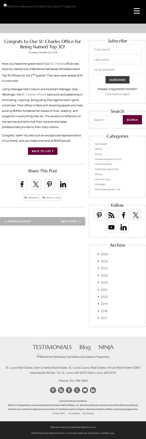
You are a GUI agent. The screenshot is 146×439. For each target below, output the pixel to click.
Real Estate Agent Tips (107, 169)
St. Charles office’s (34, 94)
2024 (104, 268)
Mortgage (100, 184)
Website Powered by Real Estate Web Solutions (73, 427)
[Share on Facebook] (22, 184)
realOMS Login (107, 433)
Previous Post (19, 221)
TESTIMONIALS (52, 347)
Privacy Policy (59, 413)
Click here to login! (117, 94)
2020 (104, 297)
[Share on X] (36, 184)
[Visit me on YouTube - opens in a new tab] (111, 227)
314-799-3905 (79, 381)
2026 (104, 254)
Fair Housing (87, 413)
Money (98, 174)
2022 (104, 282)
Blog (85, 347)
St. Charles (57, 64)
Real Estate (101, 144)
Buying (98, 154)
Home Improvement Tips (107, 189)
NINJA (105, 347)
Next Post (69, 221)
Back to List (42, 151)
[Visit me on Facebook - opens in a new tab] (123, 215)
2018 (104, 311)
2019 (104, 304)
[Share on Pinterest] (49, 184)
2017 (104, 318)
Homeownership (103, 164)
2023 (104, 275)
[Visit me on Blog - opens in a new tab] (111, 215)
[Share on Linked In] (63, 184)
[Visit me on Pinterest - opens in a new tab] (99, 215)
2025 (104, 261)
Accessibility (74, 413)
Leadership (33, 197)
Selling (98, 148)
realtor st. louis (52, 197)
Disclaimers (93, 433)
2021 (104, 290)
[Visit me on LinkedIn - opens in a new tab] (123, 227)
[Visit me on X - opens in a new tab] (136, 215)
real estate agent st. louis (108, 159)
